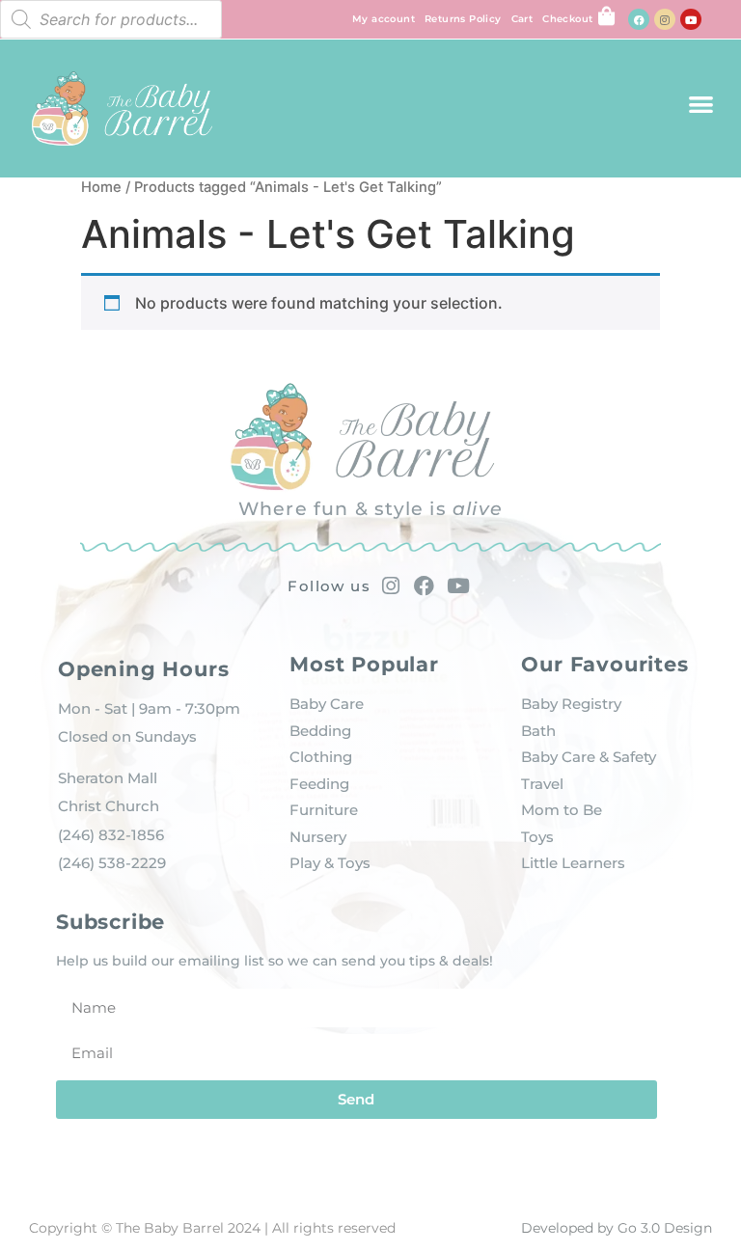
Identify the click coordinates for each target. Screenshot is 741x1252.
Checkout (567, 19)
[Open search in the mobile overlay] (111, 19)
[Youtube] (690, 19)
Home (101, 187)
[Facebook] (638, 19)
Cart (522, 19)
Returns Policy (463, 19)
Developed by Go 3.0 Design (616, 1228)
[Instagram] (664, 19)
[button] (701, 103)
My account (383, 19)
